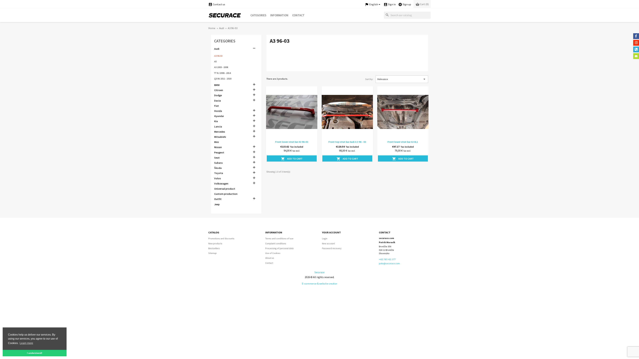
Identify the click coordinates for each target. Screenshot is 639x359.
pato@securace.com (389, 263)
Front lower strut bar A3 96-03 (291, 141)
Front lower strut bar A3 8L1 (403, 141)
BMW (217, 85)
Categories (258, 15)
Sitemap (212, 253)
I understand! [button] (34, 353)
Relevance (401, 79)
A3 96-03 (218, 55)
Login (324, 238)
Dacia (217, 100)
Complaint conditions (275, 243)
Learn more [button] (26, 343)
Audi (216, 48)
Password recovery (331, 248)
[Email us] (636, 56)
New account (328, 243)
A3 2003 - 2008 (221, 67)
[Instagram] (636, 43)
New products (215, 243)
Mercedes (219, 131)
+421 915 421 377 (387, 259)
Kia (216, 121)
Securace (319, 272)
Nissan (218, 147)
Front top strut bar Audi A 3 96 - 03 (347, 141)
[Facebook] (636, 36)
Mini (216, 142)
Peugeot (219, 152)
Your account (331, 232)
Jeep (217, 204)
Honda (218, 111)
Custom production (225, 193)
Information (279, 15)
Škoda (218, 168)
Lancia (218, 126)
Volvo (217, 178)
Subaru (218, 162)
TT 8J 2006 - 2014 (222, 72)
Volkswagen (221, 183)
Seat (217, 157)
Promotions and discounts (221, 238)
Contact (298, 15)
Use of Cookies (272, 253)
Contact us (216, 4)
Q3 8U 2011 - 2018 (222, 78)
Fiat (216, 105)
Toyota (218, 173)
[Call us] (636, 49)
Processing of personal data (279, 248)
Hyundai (219, 116)
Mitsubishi (220, 136)
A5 (215, 61)
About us (269, 257)
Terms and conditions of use (279, 238)
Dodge (218, 95)
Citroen (218, 90)
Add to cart (292, 159)
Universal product (224, 188)
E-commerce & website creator (319, 283)
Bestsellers (214, 248)
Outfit (217, 199)
